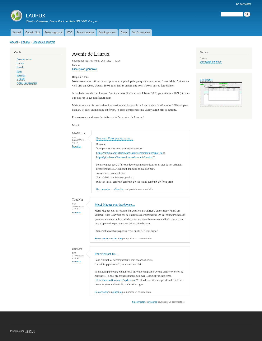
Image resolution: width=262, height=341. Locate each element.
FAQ (69, 32)
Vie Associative (141, 32)
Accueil (16, 32)
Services (21, 75)
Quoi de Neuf (33, 32)
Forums (25, 42)
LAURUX (35, 15)
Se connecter (243, 4)
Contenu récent (24, 59)
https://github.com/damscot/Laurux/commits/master (124, 157)
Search (20, 67)
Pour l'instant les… (107, 254)
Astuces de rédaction (27, 82)
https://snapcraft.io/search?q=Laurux (115, 280)
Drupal (28, 330)
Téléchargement (54, 32)
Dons (19, 70)
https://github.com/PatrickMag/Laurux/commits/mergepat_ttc (129, 153)
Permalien (76, 146)
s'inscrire (118, 189)
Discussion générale (44, 42)
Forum (124, 32)
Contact (21, 78)
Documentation (85, 32)
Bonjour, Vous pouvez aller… (114, 138)
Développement (107, 32)
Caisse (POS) (206, 79)
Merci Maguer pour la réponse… (115, 204)
